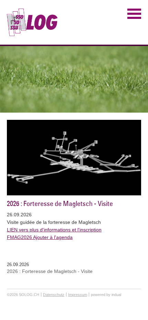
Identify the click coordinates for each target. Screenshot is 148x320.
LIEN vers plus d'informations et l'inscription (54, 229)
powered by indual (106, 295)
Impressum (77, 295)
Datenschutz (53, 295)
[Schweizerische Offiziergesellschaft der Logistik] (32, 22)
